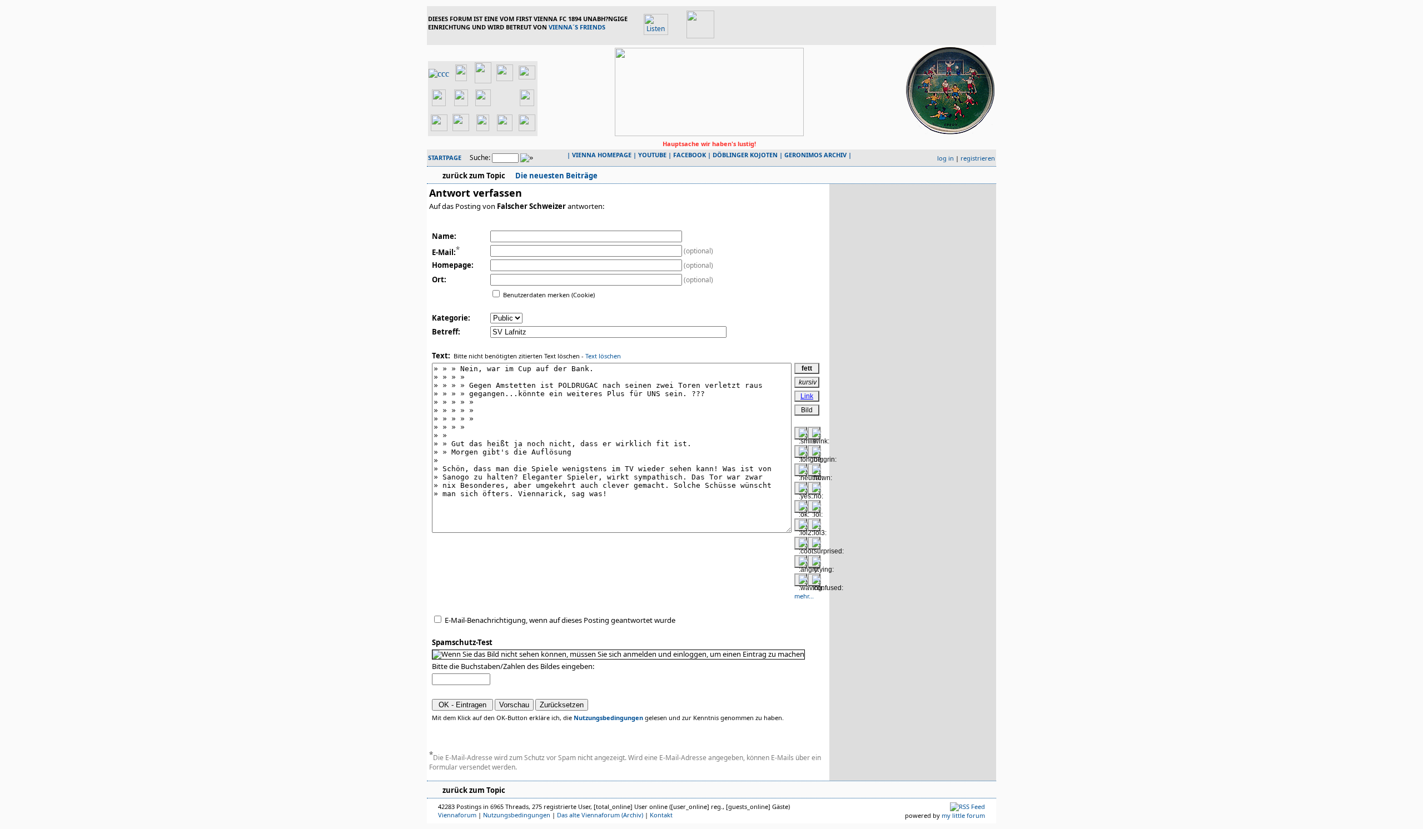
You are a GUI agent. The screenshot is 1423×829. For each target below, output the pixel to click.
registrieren (978, 158)
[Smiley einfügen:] (800, 433)
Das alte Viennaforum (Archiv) (600, 815)
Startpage (444, 157)
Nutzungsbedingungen (608, 717)
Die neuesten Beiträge (556, 176)
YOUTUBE (652, 155)
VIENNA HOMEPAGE (601, 155)
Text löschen (603, 356)
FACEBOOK (689, 155)
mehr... (804, 596)
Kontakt (661, 815)
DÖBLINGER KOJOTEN (745, 155)
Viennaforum (457, 815)
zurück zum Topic (473, 176)
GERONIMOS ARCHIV (815, 155)
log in (945, 158)
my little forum (963, 815)
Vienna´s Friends (577, 27)
